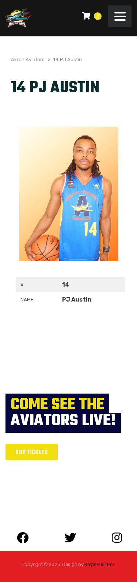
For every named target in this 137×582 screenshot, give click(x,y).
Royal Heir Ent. (99, 564)
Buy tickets (31, 452)
